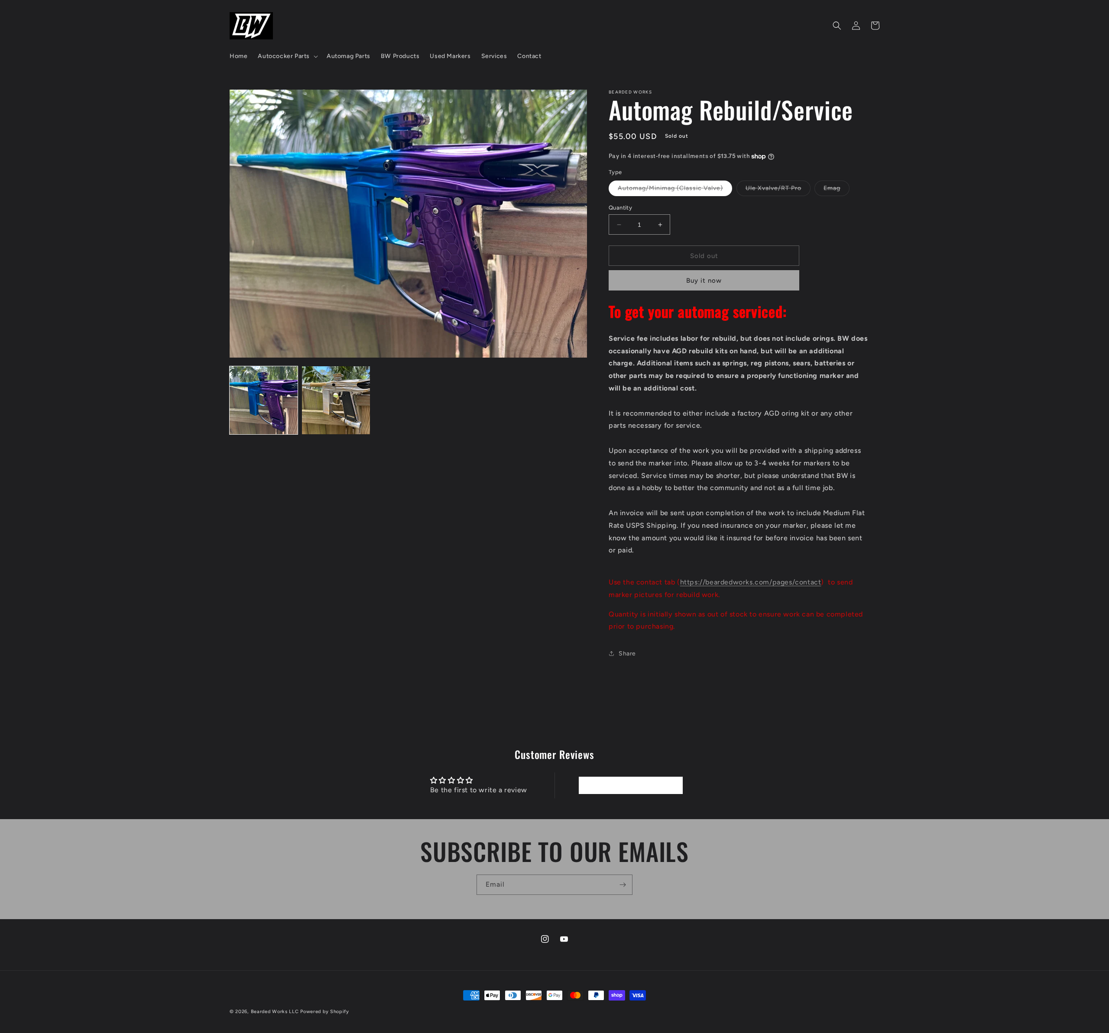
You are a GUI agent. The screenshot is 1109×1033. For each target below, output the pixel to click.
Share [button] (627, 653)
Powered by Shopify (324, 1011)
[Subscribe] (622, 885)
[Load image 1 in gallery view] (264, 400)
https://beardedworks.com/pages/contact (750, 582)
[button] (287, 56)
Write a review (630, 785)
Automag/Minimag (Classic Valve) (675, 190)
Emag (837, 190)
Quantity (620, 207)
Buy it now (704, 280)
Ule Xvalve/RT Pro (778, 190)
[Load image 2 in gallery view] (336, 400)
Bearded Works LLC (275, 1011)
